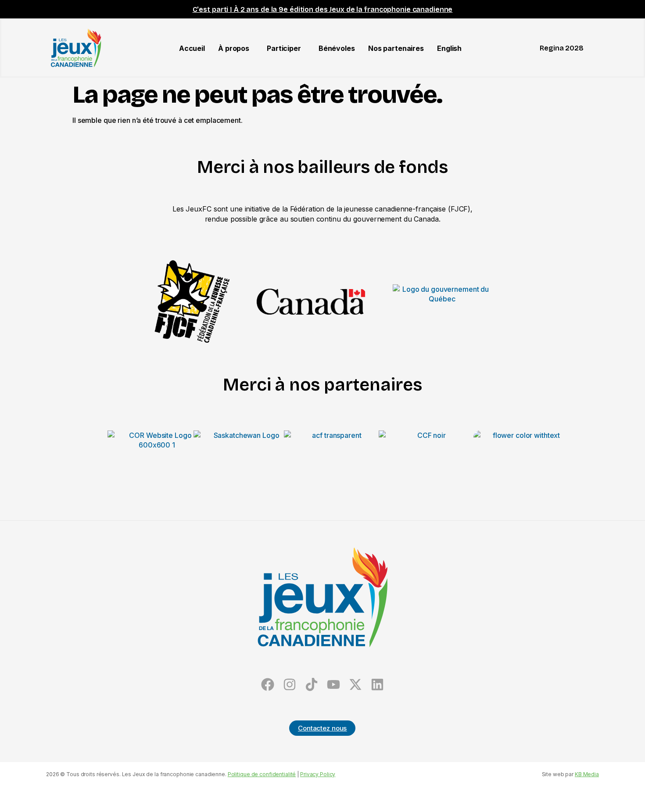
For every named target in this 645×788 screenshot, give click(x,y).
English (449, 48)
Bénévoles (337, 48)
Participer (284, 48)
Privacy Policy (317, 774)
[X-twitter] (355, 684)
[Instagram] (290, 684)
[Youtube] (333, 684)
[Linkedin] (377, 684)
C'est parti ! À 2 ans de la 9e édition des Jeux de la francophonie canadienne (323, 9)
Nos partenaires (396, 48)
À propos (233, 48)
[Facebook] (268, 684)
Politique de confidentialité (262, 774)
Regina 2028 (562, 48)
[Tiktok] (312, 684)
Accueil (192, 48)
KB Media (587, 774)
